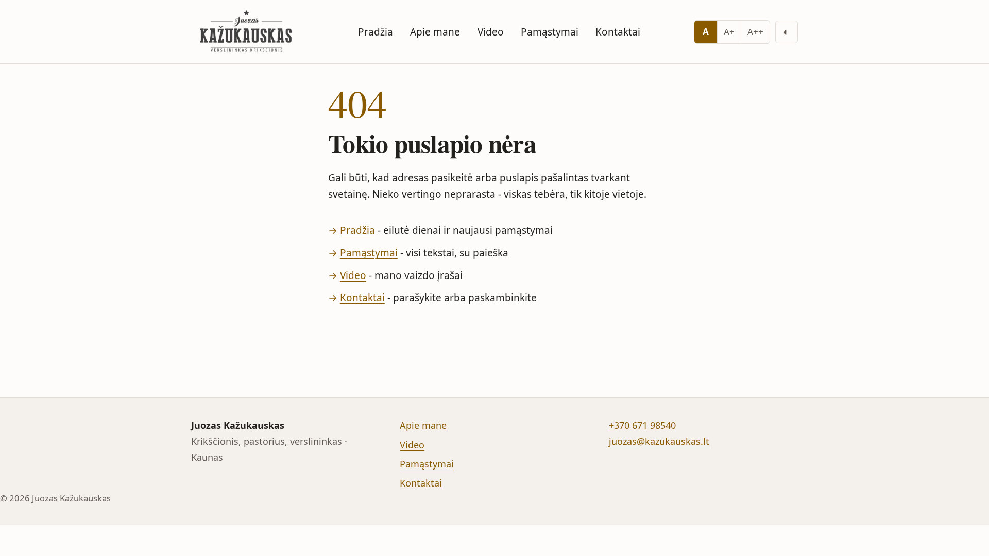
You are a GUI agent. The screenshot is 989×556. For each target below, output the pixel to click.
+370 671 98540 (642, 425)
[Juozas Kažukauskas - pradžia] (247, 32)
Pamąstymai (549, 32)
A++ (755, 32)
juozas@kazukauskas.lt (659, 441)
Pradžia (375, 32)
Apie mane (435, 32)
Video (491, 32)
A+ (729, 32)
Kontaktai (617, 32)
